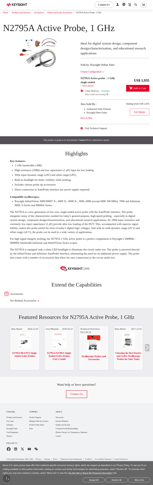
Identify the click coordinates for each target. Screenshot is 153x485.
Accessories (45, 12)
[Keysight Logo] (17, 4)
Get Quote (139, 115)
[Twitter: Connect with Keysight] (22, 458)
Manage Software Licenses (45, 429)
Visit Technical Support (98, 128)
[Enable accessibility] (6, 478)
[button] (118, 4)
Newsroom (69, 425)
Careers (67, 445)
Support (37, 420)
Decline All (116, 480)
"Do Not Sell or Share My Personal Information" (110, 473)
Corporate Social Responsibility (77, 437)
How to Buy (87, 118)
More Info (139, 480)
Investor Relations (71, 429)
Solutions (10, 433)
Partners (10, 445)
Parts (35, 437)
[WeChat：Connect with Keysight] (36, 458)
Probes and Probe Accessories (70, 12)
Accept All (94, 480)
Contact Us (84, 140)
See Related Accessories (26, 308)
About (67, 420)
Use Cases (11, 429)
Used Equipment (13, 441)
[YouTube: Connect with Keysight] (29, 458)
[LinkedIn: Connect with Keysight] (15, 458)
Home (6, 12)
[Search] (136, 5)
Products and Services (24, 12)
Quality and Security (72, 433)
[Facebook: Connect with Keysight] (8, 458)
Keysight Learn (12, 437)
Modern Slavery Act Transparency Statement (83, 441)
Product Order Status (42, 433)
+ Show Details (88, 85)
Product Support (40, 425)
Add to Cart (138, 88)
